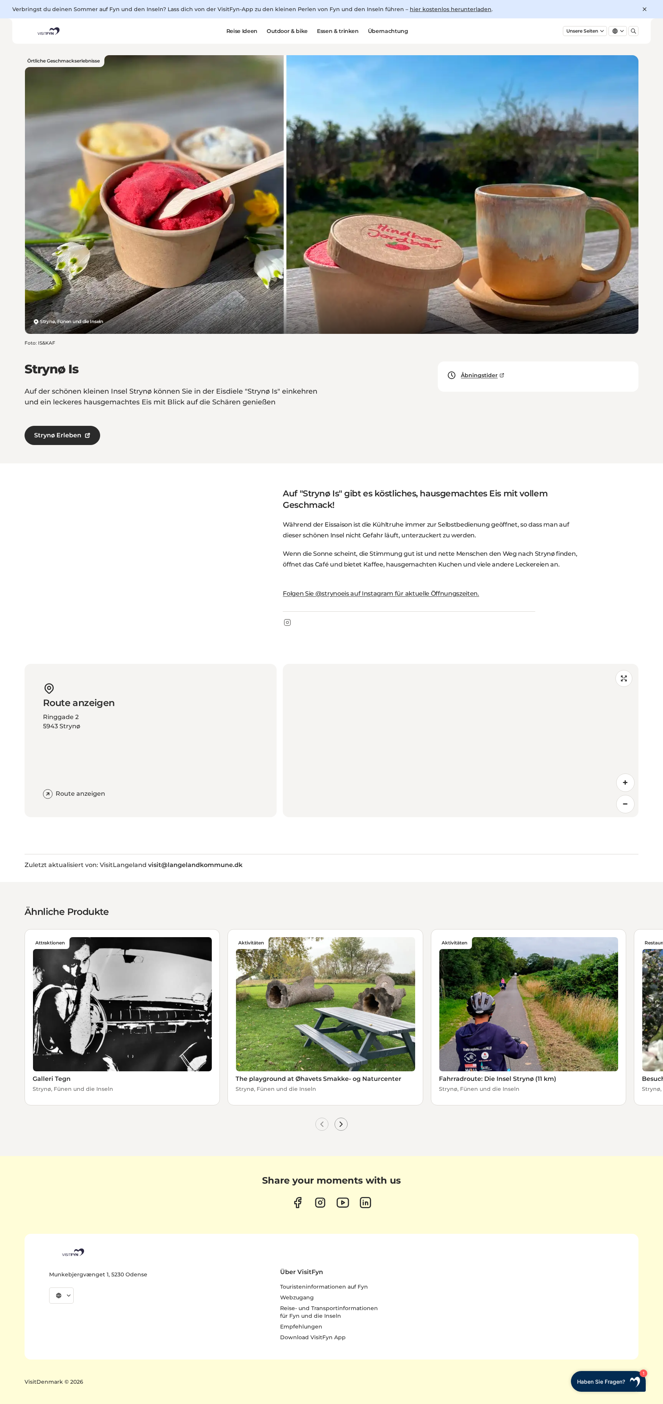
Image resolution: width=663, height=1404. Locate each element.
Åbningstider (479, 375)
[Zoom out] (625, 804)
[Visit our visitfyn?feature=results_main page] (343, 1202)
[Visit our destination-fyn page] (365, 1202)
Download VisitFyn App (313, 1337)
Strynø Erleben (57, 435)
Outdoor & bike (287, 31)
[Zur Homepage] (48, 31)
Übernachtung (388, 31)
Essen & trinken (338, 31)
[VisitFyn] (72, 1252)
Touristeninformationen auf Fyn (324, 1286)
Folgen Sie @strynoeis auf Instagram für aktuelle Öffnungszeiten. (381, 593)
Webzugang (297, 1297)
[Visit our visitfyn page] (320, 1202)
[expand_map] (623, 678)
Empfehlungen (301, 1326)
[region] (460, 740)
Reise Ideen (241, 31)
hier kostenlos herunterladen (450, 9)
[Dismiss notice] (644, 9)
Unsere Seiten (582, 31)
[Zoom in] (625, 782)
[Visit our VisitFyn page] (297, 1202)
